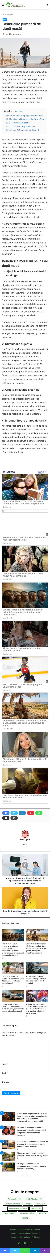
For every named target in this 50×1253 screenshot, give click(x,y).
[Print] (14, 818)
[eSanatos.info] (15, 5)
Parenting (10, 1213)
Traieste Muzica (16, 1237)
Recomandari (27, 1213)
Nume (5, 1064)
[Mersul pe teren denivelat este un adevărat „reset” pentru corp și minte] (8, 1156)
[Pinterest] (30, 813)
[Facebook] (5, 813)
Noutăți (36, 1208)
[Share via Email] (5, 818)
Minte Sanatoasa (18, 1208)
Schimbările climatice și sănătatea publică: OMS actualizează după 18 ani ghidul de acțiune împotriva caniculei (36, 948)
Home (6, 15)
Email (5, 1073)
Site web (5, 1082)
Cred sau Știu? (13, 1204)
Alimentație (14, 1199)
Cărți (28, 1204)
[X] (14, 813)
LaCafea (27, 1237)
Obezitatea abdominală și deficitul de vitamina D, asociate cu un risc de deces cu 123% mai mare (32, 1144)
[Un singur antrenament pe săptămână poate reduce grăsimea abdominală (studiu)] (8, 1167)
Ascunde (18, 111)
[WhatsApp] (38, 813)
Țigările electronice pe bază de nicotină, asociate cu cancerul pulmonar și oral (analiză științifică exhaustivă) (36, 1008)
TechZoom (36, 1237)
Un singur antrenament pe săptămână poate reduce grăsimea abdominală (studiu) (31, 1166)
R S (7, 34)
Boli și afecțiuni (33, 1199)
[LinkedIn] (22, 813)
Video (42, 1213)
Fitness (40, 1204)
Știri (11, 15)
